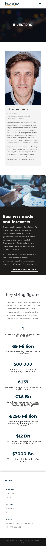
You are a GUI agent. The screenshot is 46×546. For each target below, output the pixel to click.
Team (8, 498)
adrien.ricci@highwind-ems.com (20, 523)
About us (10, 494)
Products (10, 508)
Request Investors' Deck (24, 269)
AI (7, 512)
